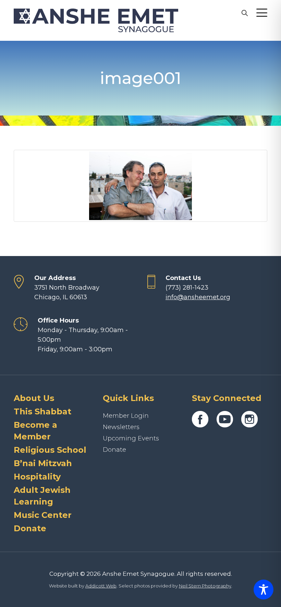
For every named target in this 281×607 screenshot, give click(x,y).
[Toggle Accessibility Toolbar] (263, 589)
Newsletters (121, 427)
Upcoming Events (131, 438)
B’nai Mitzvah (43, 463)
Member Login (126, 416)
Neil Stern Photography (205, 585)
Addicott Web (101, 585)
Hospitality (37, 477)
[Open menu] (261, 13)
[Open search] (244, 12)
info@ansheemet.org (198, 297)
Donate (30, 528)
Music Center (43, 515)
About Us (34, 398)
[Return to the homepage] (96, 20)
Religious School (50, 450)
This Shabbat (42, 411)
